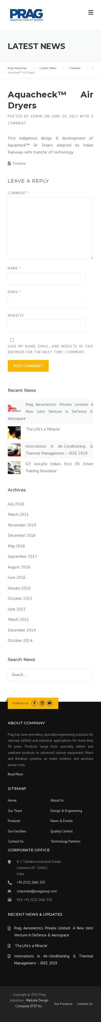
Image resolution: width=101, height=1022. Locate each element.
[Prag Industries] (27, 15)
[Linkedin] (42, 703)
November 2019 (22, 524)
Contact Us (16, 841)
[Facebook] (35, 703)
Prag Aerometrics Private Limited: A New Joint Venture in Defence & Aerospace (50, 411)
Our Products (63, 1003)
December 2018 (22, 535)
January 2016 (19, 587)
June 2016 (17, 577)
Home (12, 800)
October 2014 (20, 640)
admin (37, 116)
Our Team (15, 811)
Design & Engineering (66, 811)
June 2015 (17, 608)
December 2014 (22, 629)
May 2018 (16, 545)
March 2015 (18, 619)
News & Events (62, 821)
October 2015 (20, 598)
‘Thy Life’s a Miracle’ (42, 429)
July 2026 (16, 503)
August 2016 (19, 566)
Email (14, 292)
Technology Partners (66, 841)
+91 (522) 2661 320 (31, 882)
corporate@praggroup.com (37, 891)
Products (14, 821)
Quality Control (62, 831)
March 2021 (18, 514)
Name (14, 268)
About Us (57, 800)
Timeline (19, 163)
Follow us (20, 703)
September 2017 (22, 556)
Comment (18, 193)
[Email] (50, 703)
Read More (15, 774)
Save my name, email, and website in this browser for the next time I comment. (50, 349)
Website (16, 315)
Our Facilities (17, 831)
